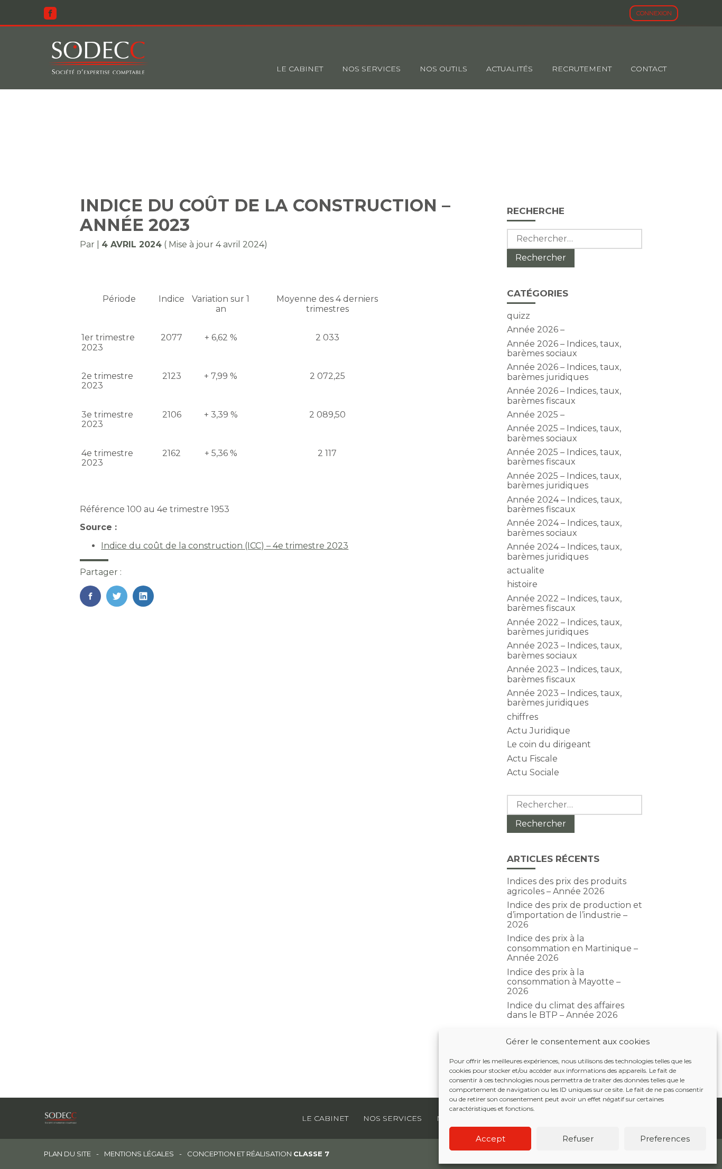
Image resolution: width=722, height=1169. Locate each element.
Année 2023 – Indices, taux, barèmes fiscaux (564, 674)
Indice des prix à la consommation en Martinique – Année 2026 (572, 948)
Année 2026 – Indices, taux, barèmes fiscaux (564, 395)
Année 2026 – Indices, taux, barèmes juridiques (564, 372)
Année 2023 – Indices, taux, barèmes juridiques (564, 698)
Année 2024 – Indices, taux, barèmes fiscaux (564, 504)
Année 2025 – (535, 415)
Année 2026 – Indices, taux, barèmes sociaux (564, 348)
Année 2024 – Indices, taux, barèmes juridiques (564, 551)
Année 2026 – (535, 329)
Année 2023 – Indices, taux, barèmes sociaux (564, 650)
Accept (490, 1139)
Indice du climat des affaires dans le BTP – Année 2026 (565, 1010)
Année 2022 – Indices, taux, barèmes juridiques (564, 627)
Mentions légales (139, 1154)
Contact (649, 68)
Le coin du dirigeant (549, 744)
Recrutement (582, 68)
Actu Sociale (533, 772)
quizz (518, 316)
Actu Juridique (538, 731)
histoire (522, 584)
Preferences (665, 1139)
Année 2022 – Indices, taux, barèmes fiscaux (564, 603)
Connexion (654, 13)
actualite (525, 570)
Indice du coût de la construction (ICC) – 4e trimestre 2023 (224, 546)
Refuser (578, 1139)
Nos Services (371, 68)
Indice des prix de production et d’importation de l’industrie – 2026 (574, 915)
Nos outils (443, 68)
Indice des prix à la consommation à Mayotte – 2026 (564, 982)
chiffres (522, 717)
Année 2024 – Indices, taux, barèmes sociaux (564, 527)
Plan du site (67, 1154)
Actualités (509, 68)
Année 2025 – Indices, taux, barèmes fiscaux (564, 457)
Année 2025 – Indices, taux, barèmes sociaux (564, 433)
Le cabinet (299, 68)
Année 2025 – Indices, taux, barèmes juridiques (564, 480)
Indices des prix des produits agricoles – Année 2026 (566, 886)
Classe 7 (311, 1153)
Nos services (392, 1118)
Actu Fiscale (532, 759)
